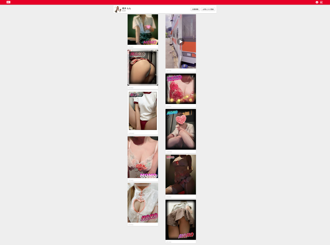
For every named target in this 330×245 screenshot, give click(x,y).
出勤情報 (195, 9)
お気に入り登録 (208, 9)
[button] (321, 2)
